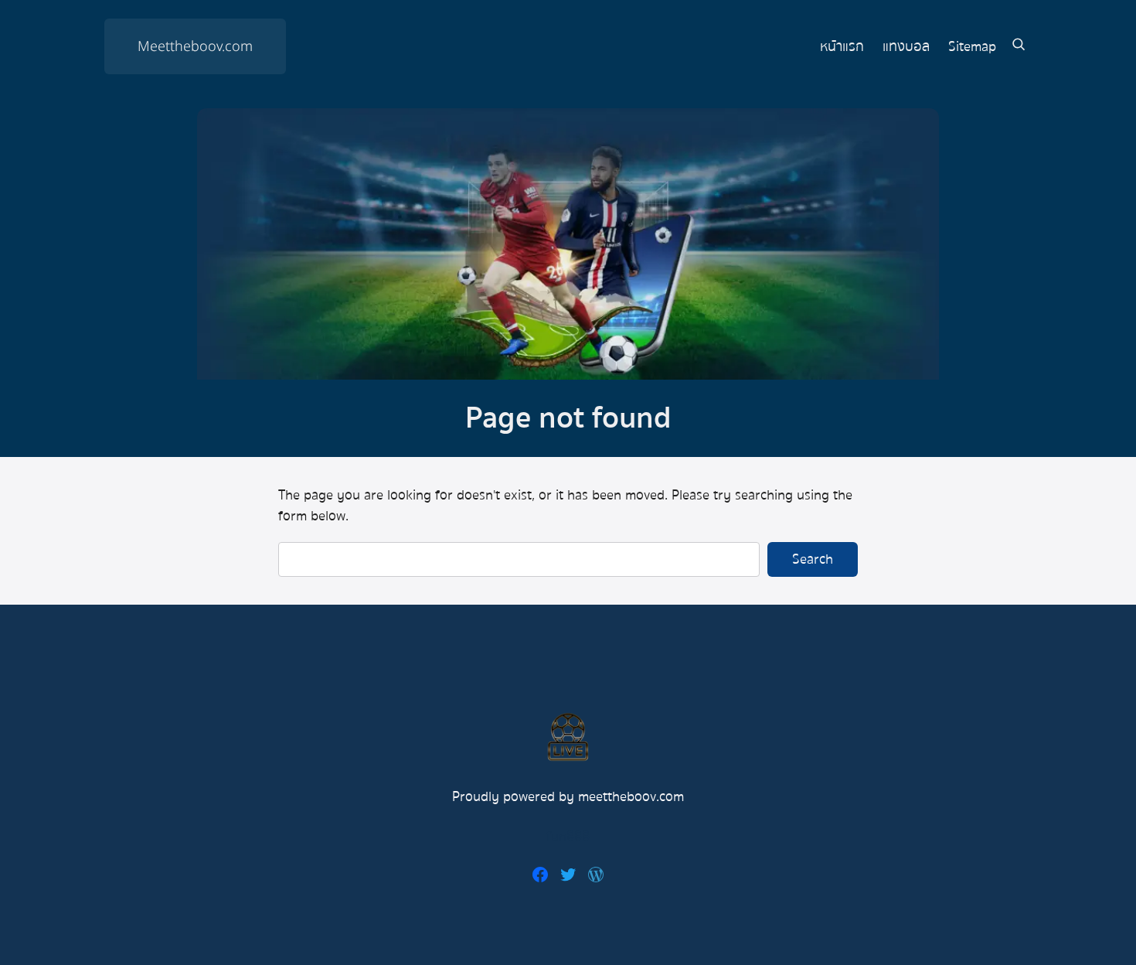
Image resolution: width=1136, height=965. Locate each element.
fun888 (568, 836)
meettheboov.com (631, 797)
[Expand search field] (1018, 47)
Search (812, 559)
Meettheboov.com (195, 46)
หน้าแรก (842, 46)
